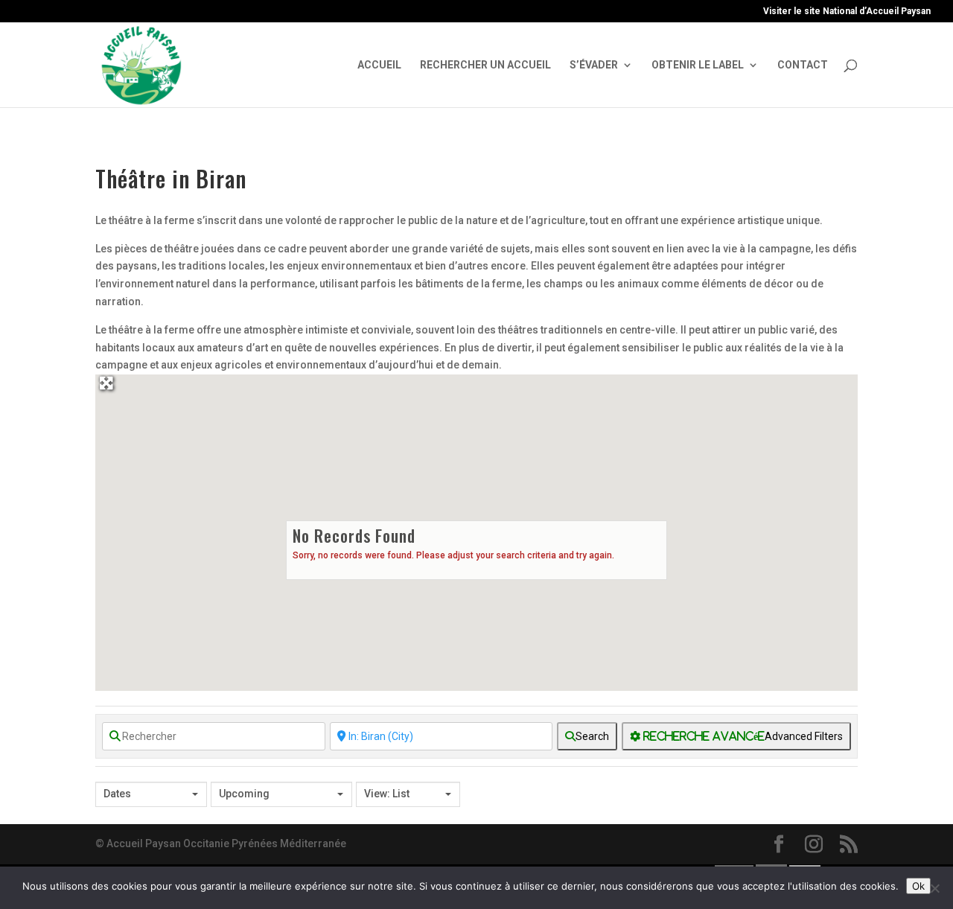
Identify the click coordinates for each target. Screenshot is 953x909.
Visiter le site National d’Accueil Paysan (847, 11)
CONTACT (802, 65)
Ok (918, 886)
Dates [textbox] (117, 794)
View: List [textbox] (386, 794)
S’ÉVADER (594, 65)
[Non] (934, 888)
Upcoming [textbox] (244, 794)
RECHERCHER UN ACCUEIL (485, 65)
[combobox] (151, 794)
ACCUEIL (379, 65)
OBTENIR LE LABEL (697, 65)
